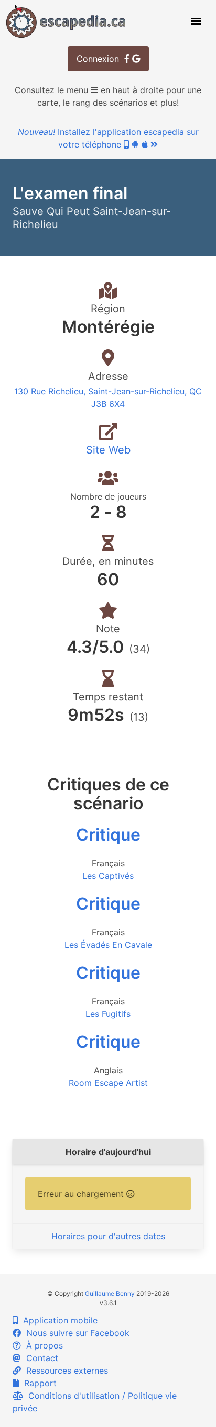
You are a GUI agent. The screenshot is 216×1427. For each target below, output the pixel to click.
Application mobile (58, 1320)
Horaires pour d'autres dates (108, 1236)
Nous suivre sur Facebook (75, 1333)
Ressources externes (64, 1370)
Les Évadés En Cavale (108, 944)
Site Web (108, 450)
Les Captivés (108, 875)
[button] (195, 21)
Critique (108, 834)
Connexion (100, 58)
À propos (42, 1345)
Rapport (38, 1383)
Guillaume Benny (110, 1293)
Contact (39, 1358)
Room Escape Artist (108, 1083)
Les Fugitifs (108, 1014)
